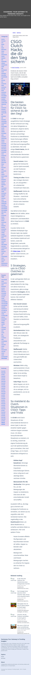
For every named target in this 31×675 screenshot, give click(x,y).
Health (2, 66)
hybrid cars (3, 291)
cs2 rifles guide (4, 315)
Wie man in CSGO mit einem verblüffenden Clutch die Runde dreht (23, 627)
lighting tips (3, 104)
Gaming (19, 32)
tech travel (3, 167)
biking (2, 172)
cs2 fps (2, 332)
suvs (2, 334)
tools (2, 165)
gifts (2, 117)
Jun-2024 (3, 395)
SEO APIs (3, 80)
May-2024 (3, 381)
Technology (3, 73)
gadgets (3, 131)
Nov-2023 (3, 393)
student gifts (3, 201)
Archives (3, 658)
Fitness (2, 51)
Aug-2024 (3, 398)
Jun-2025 (3, 420)
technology (3, 97)
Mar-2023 (3, 391)
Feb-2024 (3, 401)
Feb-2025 (3, 413)
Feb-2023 (3, 377)
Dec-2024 (3, 371)
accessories (3, 147)
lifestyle (2, 140)
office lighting (4, 244)
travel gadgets (4, 206)
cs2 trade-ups (4, 310)
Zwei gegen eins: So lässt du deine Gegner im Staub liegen (23, 605)
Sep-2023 (3, 376)
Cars (2, 42)
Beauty (2, 44)
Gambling (3, 99)
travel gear (3, 119)
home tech (3, 251)
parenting (3, 159)
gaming (2, 174)
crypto (2, 354)
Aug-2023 (3, 386)
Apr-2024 (3, 407)
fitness (2, 164)
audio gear (3, 160)
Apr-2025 (3, 415)
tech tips (3, 157)
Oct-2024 (3, 379)
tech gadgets (4, 95)
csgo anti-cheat (4, 303)
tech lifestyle (3, 100)
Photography (3, 61)
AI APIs (2, 128)
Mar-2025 (3, 417)
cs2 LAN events (4, 356)
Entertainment (4, 64)
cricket (2, 313)
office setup (3, 212)
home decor (3, 148)
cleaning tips (3, 138)
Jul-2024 (3, 410)
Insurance (3, 40)
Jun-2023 (3, 396)
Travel (2, 71)
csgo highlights (4, 301)
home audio (3, 145)
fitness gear (3, 162)
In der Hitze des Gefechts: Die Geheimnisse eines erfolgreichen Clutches (23, 581)
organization (3, 123)
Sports (2, 47)
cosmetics (3, 300)
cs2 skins (3, 320)
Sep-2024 (3, 388)
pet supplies (3, 133)
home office (3, 75)
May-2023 (3, 372)
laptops (2, 129)
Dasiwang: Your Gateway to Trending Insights (16, 13)
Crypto (2, 253)
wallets (2, 242)
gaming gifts (3, 112)
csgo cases (3, 312)
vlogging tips (3, 203)
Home (14, 32)
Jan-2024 (3, 400)
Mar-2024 (3, 408)
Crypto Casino (4, 102)
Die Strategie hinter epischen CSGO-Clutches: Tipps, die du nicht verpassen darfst (23, 593)
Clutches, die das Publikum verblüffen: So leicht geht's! (23, 616)
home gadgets (4, 210)
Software (3, 63)
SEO (2, 46)
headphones (3, 235)
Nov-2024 (3, 403)
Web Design (3, 49)
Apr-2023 (3, 405)
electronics (3, 246)
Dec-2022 (3, 383)
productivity (3, 152)
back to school (4, 176)
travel (2, 200)
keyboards (3, 225)
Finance (2, 56)
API (2, 254)
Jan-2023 (3, 389)
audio (2, 224)
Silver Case (16, 251)
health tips (3, 184)
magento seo (4, 308)
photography (3, 121)
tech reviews (3, 150)
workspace (3, 94)
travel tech (3, 241)
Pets (2, 59)
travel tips (3, 230)
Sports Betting (4, 208)
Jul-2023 (3, 374)
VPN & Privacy (4, 265)
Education (3, 58)
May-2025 (3, 419)
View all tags (4, 358)
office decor (3, 189)
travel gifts (3, 205)
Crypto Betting (4, 256)
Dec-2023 (3, 412)
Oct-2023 (3, 384)
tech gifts (3, 88)
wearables (3, 194)
